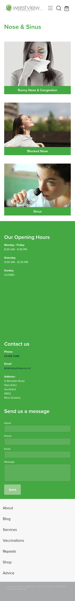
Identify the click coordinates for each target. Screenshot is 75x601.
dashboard (30, 586)
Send (12, 489)
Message (9, 461)
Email (7, 449)
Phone (8, 436)
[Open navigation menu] (50, 8)
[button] (59, 8)
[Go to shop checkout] (67, 8)
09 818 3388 (11, 356)
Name (7, 423)
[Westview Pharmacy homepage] (25, 8)
